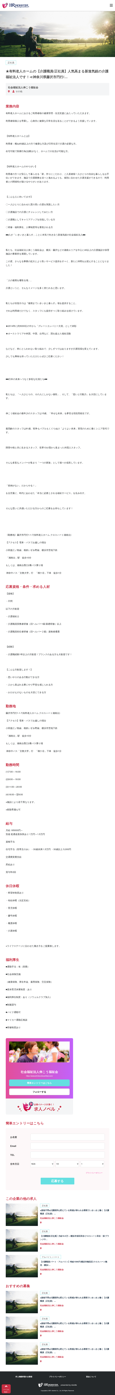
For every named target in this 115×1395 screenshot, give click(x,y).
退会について (91, 1376)
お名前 (13, 1137)
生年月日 (14, 1163)
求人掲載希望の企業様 (23, 1376)
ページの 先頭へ (6, 1391)
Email (13, 1146)
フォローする (39, 1091)
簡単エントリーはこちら (39, 1082)
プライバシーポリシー (94, 1172)
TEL (12, 1154)
